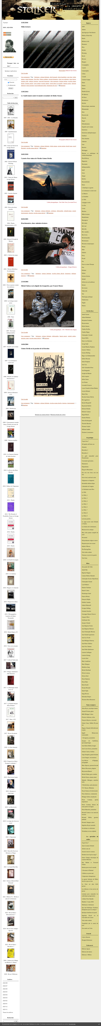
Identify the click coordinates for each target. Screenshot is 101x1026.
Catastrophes (85, 71)
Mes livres (84, 235)
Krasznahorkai (86, 182)
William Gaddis (86, 429)
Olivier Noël (85, 676)
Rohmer (84, 270)
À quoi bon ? (85, 441)
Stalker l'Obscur (86, 546)
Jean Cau (84, 364)
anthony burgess (33, 81)
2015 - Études (10, 546)
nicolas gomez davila (39, 213)
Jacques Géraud (86, 623)
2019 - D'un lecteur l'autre (11, 777)
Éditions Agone (86, 949)
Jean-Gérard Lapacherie (88, 634)
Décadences (85, 100)
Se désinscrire (11, 85)
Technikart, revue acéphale (89, 831)
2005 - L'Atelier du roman (11, 255)
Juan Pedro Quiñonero (88, 649)
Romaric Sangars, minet (88, 822)
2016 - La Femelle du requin (10, 560)
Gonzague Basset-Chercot (89, 614)
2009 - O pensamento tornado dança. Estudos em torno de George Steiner (11, 424)
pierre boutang (29, 79)
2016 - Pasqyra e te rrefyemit (10, 587)
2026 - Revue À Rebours (10, 974)
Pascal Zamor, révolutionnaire (90, 791)
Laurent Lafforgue (87, 652)
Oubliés (84, 252)
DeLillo (84, 103)
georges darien (45, 83)
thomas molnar (63, 81)
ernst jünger (72, 79)
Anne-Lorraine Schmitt (88, 845)
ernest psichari (30, 85)
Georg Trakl (85, 344)
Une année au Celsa (87, 928)
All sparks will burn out (88, 444)
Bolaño (84, 50)
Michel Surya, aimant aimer (89, 777)
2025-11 (5, 1009)
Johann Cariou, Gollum (88, 751)
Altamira (84, 447)
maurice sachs (67, 83)
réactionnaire (70, 403)
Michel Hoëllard (86, 670)
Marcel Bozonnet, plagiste (89, 768)
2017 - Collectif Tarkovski (11, 660)
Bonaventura (85, 323)
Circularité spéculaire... (88, 461)
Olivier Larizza (86, 673)
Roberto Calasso (86, 411)
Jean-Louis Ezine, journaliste (89, 748)
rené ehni (69, 77)
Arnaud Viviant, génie (88, 711)
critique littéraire (44, 77)
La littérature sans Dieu (88, 489)
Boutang (84, 53)
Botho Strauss (85, 326)
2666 (83, 26)
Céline (83, 73)
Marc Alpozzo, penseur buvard (90, 765)
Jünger (83, 176)
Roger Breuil (85, 414)
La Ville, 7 (84, 510)
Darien (83, 88)
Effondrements (86, 124)
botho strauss (53, 146)
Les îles (84, 205)
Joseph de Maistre (86, 373)
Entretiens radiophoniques (89, 132)
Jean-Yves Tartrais (86, 646)
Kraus (83, 185)
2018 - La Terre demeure (10, 747)
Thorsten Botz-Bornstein (88, 699)
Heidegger (84, 150)
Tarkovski (84, 291)
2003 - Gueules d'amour (10, 193)
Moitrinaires (85, 240)
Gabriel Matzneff (86, 605)
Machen (84, 211)
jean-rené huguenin (44, 81)
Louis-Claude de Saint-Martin (90, 388)
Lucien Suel (85, 658)
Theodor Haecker (86, 423)
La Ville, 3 (84, 498)
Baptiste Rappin (86, 573)
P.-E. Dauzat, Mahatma (88, 788)
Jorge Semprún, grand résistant (90, 754)
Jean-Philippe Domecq (88, 640)
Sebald (84, 279)
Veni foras (84, 558)
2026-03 (5, 997)
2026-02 (5, 1000)
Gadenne (84, 141)
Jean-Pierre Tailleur (87, 643)
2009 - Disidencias (11, 408)
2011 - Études (10, 500)
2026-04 (5, 995)
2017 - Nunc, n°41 (11, 719)
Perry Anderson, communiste (89, 794)
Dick (83, 112)
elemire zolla (24, 81)
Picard (83, 258)
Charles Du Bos (86, 329)
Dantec (84, 85)
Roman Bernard (86, 688)
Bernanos (84, 44)
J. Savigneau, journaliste (88, 738)
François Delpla (86, 599)
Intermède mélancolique (88, 483)
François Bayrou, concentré (89, 720)
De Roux (84, 97)
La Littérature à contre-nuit (89, 190)
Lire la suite (24, 73)
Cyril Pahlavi (85, 584)
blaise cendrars (44, 79)
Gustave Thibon (86, 350)
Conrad (84, 76)
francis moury (63, 336)
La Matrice (85, 193)
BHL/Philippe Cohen (87, 714)
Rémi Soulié (85, 685)
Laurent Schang (86, 655)
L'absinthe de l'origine (88, 486)
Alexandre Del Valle (87, 567)
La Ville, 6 (84, 507)
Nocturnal (84, 537)
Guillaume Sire (86, 620)
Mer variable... (86, 232)
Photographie (62, 70)
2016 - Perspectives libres (11, 601)
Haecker (84, 147)
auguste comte (25, 338)
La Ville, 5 (84, 504)
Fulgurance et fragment (88, 480)
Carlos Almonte (86, 937)
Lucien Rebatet (86, 391)
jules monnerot (54, 81)
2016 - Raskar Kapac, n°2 (11, 632)
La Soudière (85, 196)
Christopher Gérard (87, 581)
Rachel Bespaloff (86, 403)
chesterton (68, 273)
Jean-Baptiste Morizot (88, 629)
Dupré (83, 121)
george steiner (61, 146)
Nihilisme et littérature (88, 905)
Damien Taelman (86, 587)
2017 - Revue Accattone (10, 733)
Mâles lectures (86, 214)
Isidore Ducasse (86, 358)
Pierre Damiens (86, 679)
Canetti (84, 68)
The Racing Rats (86, 549)
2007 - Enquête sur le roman (10, 346)
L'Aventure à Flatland (87, 870)
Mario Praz (85, 394)
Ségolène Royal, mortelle (88, 825)
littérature (37, 77)
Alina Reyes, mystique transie (90, 708)
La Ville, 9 (84, 516)
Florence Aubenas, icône (88, 717)
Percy (83, 255)
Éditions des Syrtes (87, 952)
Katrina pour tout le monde (89, 867)
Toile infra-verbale (87, 552)
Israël (83, 170)
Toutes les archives (8, 1012)
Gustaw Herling (86, 353)
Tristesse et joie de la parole (89, 555)
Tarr (83, 294)
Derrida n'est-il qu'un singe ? (89, 854)
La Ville (84, 199)
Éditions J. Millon (87, 954)
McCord (84, 226)
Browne (84, 59)
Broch (83, 56)
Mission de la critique (88, 529)
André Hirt (84, 570)
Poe (83, 261)
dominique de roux (52, 85)
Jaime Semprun (86, 361)
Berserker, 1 (85, 450)
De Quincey (85, 94)
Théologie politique (87, 297)
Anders (84, 29)
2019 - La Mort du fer (10, 807)
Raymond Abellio (86, 406)
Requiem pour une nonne (88, 543)
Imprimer (62, 85)
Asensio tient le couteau (88, 851)
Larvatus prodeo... (86, 519)
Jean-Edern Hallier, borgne (89, 745)
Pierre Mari (85, 682)
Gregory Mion (85, 617)
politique (53, 211)
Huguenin (84, 161)
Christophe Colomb (87, 335)
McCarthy (84, 223)
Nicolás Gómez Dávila (88, 397)
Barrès (83, 38)
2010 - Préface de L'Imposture (11, 486)
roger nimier (37, 83)
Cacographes (85, 65)
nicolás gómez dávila (32, 148)
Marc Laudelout (86, 661)
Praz (83, 267)
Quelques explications (11, 71)
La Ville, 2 (84, 495)
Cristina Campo (86, 79)
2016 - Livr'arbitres (11, 574)
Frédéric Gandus (86, 602)
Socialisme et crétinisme (88, 828)
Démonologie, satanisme (88, 106)
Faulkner (84, 135)
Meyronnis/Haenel (87, 771)
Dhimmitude (85, 109)
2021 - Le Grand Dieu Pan (11, 867)
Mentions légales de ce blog (57, 414)
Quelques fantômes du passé (89, 912)
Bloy (83, 47)
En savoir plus (72, 1024)
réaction (31, 213)
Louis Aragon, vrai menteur (89, 757)
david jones (69, 146)
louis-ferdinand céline (40, 85)
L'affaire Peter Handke (88, 899)
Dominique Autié (86, 593)
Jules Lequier (85, 376)
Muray (83, 246)
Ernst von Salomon (87, 341)
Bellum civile (85, 41)
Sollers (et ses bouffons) (88, 282)
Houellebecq (85, 158)
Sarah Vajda (85, 690)
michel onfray (72, 336)
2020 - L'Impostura (11, 837)
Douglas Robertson (87, 940)
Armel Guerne (85, 314)
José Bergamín (86, 370)
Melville (84, 229)
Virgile (84, 302)
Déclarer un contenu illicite (42, 414)
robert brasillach (62, 77)
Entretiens (84, 130)
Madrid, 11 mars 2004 (88, 902)
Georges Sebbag (86, 608)
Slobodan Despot (86, 696)
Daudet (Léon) (86, 91)
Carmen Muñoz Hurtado (88, 575)
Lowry (83, 208)
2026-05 (5, 992)
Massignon (85, 220)
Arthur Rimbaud (86, 317)
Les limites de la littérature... (89, 526)
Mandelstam (85, 217)
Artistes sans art (86, 848)
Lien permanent (25, 77)
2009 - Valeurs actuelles (10, 440)
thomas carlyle (29, 83)
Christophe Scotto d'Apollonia (90, 578)
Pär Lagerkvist (86, 400)
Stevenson (84, 288)
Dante (83, 82)
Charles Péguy (86, 332)
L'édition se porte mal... (88, 873)
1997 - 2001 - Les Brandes (11, 117)
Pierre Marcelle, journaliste (89, 809)
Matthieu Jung (86, 667)
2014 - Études (10, 532)
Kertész (84, 179)
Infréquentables (86, 167)
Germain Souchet (86, 611)
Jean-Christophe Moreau (88, 631)
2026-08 (5, 983)
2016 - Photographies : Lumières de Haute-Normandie (11, 616)
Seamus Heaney (86, 417)
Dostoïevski (85, 115)
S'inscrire (11, 82)
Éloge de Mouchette (87, 469)
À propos (5, 22)
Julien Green (85, 379)
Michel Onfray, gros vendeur (89, 774)
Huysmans (84, 164)
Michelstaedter (86, 238)
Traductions (85, 299)
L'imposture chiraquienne (88, 876)
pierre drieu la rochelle (56, 83)
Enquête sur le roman (87, 127)
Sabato (84, 273)
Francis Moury (86, 596)
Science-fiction (86, 276)
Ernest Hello (85, 338)
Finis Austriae (85, 138)
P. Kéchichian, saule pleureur (89, 785)
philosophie (60, 211)
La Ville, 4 (84, 501)
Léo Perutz (85, 382)
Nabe (83, 249)
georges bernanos (53, 79)
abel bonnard (53, 77)
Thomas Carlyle (86, 426)
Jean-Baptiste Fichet (87, 626)
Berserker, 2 (85, 453)
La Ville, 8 (84, 513)
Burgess (84, 62)
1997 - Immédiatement (11, 131)
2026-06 (5, 989)
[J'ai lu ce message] (99, 1024)
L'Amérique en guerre (87, 187)
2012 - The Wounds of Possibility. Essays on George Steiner (11, 516)
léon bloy (36, 79)
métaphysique (68, 211)
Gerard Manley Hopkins (88, 347)
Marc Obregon (86, 664)
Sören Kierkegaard (87, 420)
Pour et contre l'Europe (88, 264)
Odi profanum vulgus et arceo (90, 540)
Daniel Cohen (85, 590)
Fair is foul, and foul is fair (89, 477)
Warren (84, 305)
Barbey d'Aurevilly (87, 35)
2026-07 (5, 986)
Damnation (85, 463)
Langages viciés (86, 202)
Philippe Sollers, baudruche (89, 797)
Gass (83, 144)
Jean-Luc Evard (86, 637)
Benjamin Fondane (87, 320)
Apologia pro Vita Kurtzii (88, 32)
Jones (83, 173)
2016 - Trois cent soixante (11, 646)
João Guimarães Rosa (87, 367)
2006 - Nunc (10, 317)
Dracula (84, 118)
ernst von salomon (64, 79)
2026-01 (5, 1003)
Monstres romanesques (88, 243)
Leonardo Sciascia (87, 385)
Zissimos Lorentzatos (87, 432)
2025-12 (5, 1006)
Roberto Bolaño (86, 408)
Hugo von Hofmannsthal (88, 355)
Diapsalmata (85, 466)
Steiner (84, 285)
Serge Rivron (85, 693)
